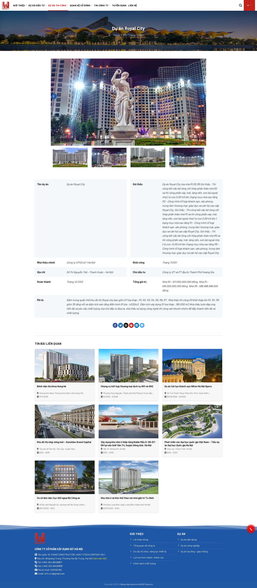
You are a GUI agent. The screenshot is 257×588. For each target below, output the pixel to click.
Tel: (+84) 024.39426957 (50, 562)
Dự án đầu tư (36, 5)
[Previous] (54, 96)
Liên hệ (132, 5)
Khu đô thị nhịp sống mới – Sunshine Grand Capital (64, 442)
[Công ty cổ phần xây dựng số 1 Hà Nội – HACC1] (5, 5)
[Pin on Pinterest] (131, 325)
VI (248, 5)
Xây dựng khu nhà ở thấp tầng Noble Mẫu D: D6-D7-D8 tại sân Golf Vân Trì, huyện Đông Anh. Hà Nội (128, 444)
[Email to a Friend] (126, 325)
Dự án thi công (57, 5)
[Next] (203, 96)
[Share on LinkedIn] (136, 325)
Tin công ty (101, 5)
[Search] (240, 5)
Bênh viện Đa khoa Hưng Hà (51, 386)
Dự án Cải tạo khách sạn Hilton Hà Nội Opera (188, 386)
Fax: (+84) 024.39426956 (50, 565)
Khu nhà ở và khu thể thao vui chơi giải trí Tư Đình (127, 497)
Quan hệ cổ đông (80, 5)
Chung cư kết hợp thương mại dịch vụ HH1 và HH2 (127, 386)
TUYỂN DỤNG (119, 5)
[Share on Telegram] (142, 325)
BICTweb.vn (147, 584)
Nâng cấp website (129, 584)
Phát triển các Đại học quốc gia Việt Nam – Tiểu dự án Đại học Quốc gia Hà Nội (192, 444)
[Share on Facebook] (115, 325)
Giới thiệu (19, 5)
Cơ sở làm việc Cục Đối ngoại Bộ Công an (58, 497)
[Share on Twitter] (120, 325)
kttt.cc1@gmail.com (55, 573)
